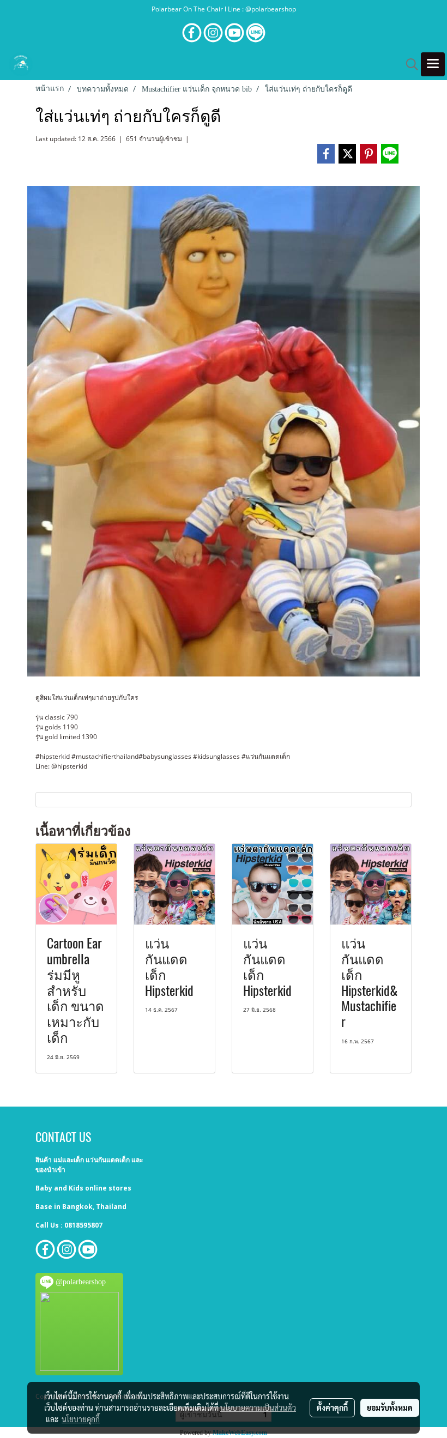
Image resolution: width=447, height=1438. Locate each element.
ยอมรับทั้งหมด (390, 1407)
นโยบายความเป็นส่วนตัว (258, 1407)
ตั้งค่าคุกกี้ (332, 1407)
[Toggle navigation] (433, 64)
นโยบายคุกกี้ (81, 1419)
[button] (408, 64)
